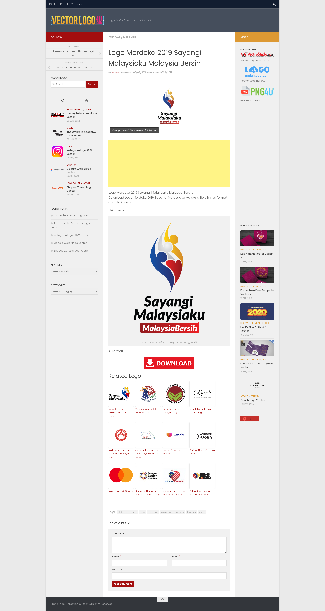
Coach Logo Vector (252, 400)
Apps (69, 146)
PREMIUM (256, 249)
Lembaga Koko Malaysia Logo (170, 410)
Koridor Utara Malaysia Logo (202, 452)
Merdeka (180, 512)
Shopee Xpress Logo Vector (71, 250)
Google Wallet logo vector (70, 243)
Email (176, 556)
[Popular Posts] (86, 100)
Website (117, 569)
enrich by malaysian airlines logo (201, 410)
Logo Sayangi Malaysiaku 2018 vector (117, 412)
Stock (266, 249)
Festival (114, 37)
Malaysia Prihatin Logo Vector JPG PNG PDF (174, 492)
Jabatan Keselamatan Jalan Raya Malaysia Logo (147, 454)
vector (202, 512)
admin (115, 72)
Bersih (134, 512)
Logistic (71, 183)
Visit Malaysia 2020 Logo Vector (145, 410)
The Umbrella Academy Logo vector (81, 133)
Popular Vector (70, 4)
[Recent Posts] (62, 100)
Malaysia (129, 37)
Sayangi (191, 512)
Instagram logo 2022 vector (71, 235)
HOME (52, 4)
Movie (88, 109)
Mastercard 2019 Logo (120, 491)
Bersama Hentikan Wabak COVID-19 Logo (147, 492)
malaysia (153, 512)
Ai (126, 512)
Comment (118, 533)
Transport (84, 183)
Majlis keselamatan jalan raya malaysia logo (119, 454)
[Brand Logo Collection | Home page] (78, 20)
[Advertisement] (169, 163)
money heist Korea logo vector (73, 215)
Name (116, 556)
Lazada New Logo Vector (172, 452)
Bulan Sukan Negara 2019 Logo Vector (201, 492)
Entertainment (75, 109)
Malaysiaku (166, 512)
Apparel (244, 396)
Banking (71, 164)
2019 (120, 512)
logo (142, 512)
